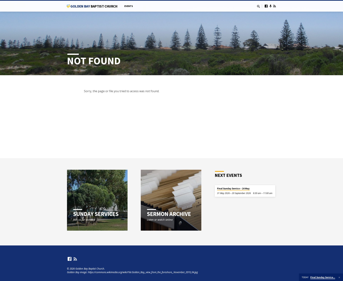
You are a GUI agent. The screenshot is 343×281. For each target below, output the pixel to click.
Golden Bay (93, 6)
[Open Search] (258, 6)
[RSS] (275, 6)
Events (128, 6)
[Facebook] (266, 6)
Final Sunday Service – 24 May (233, 188)
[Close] (339, 277)
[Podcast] (270, 6)
